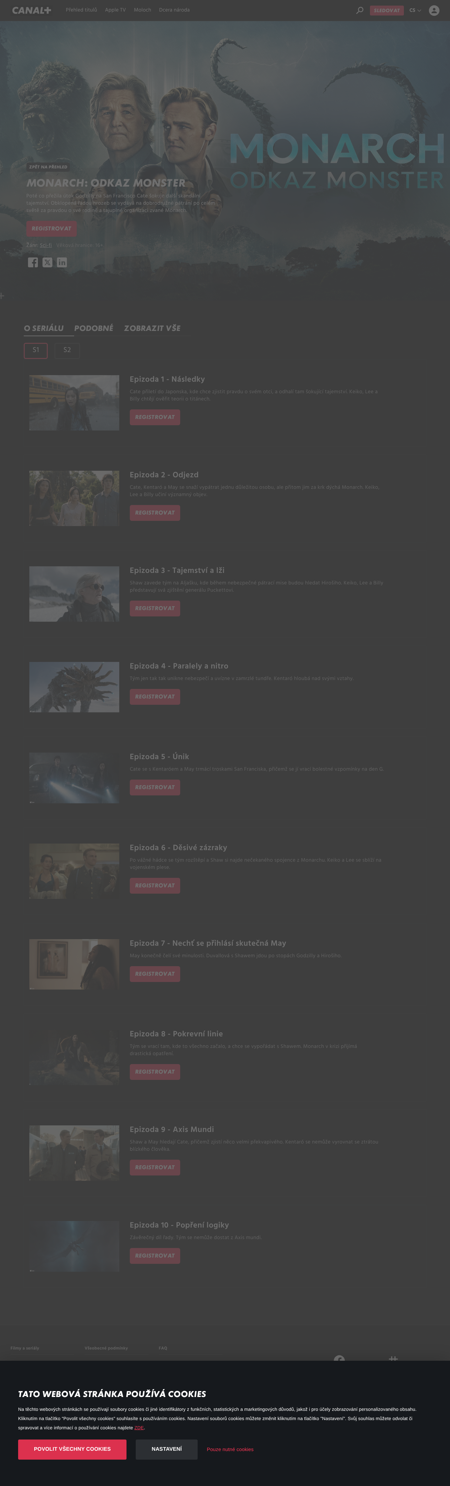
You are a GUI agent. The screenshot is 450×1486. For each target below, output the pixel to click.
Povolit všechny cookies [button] (72, 1449)
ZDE (139, 1427)
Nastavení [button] (167, 1449)
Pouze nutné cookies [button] (230, 1449)
